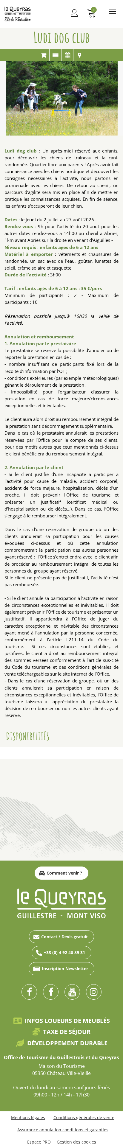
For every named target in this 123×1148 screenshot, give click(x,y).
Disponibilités (67, 55)
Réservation (43, 55)
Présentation (55, 55)
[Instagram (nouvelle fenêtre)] (93, 991)
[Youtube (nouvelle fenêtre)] (72, 991)
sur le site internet (68, 674)
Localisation (79, 55)
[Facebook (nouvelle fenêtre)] (29, 991)
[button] (91, 13)
